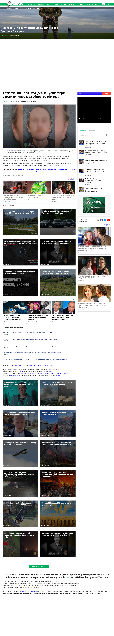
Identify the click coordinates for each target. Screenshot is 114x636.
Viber (41, 373)
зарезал (39, 365)
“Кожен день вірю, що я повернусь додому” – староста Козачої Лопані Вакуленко (96, 152)
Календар (63, 4)
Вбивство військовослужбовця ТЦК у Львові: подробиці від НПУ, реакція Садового (35, 359)
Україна (17, 365)
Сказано (71, 4)
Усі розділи (80, 4)
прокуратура (47, 365)
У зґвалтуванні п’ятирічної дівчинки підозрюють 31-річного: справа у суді (30, 339)
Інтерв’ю (55, 4)
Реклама (4, 35)
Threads (45, 373)
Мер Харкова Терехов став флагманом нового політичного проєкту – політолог (95, 189)
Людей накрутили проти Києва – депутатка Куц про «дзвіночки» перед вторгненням (95, 171)
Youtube (12, 375)
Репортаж (40, 4)
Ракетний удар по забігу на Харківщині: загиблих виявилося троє (27, 332)
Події (5, 101)
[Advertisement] (57, 51)
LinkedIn (51, 373)
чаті (49, 371)
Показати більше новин (39, 566)
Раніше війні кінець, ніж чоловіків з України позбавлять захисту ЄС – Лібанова (95, 180)
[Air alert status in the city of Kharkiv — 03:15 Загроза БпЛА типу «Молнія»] (41, 8)
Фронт (48, 4)
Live (88, 4)
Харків (22, 365)
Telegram (21, 371)
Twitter (105, 220)
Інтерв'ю (83, 130)
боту (58, 375)
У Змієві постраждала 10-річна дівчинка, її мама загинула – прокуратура (30, 346)
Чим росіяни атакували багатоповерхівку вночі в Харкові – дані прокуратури (32, 353)
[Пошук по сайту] (99, 4)
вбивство (32, 365)
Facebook (28, 373)
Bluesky (66, 373)
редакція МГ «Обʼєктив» (27, 591)
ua (92, 4)
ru (96, 4)
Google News (59, 373)
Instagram (35, 373)
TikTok (18, 375)
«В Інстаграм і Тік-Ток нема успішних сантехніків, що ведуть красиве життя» (96, 161)
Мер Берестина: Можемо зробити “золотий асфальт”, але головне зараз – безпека (95, 143)
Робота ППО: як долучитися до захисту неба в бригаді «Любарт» (29, 29)
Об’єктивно (31, 4)
